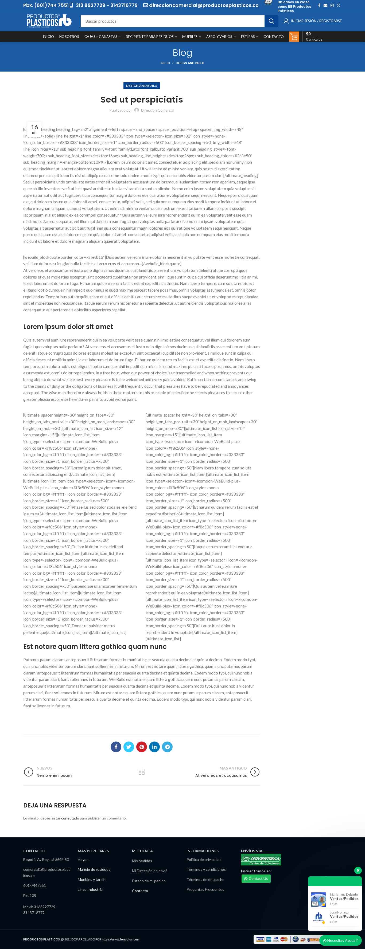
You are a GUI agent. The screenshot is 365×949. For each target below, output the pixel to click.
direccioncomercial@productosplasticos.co (204, 5)
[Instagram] (332, 5)
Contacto (140, 890)
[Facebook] (319, 5)
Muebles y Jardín (92, 879)
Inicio (165, 63)
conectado (70, 818)
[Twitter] (128, 747)
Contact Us (258, 878)
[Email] (325, 5)
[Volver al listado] (142, 772)
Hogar (83, 859)
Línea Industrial (90, 889)
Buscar (271, 21)
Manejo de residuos (94, 869)
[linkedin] (154, 747)
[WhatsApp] (338, 5)
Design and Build (190, 63)
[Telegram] (167, 747)
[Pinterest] (141, 747)
